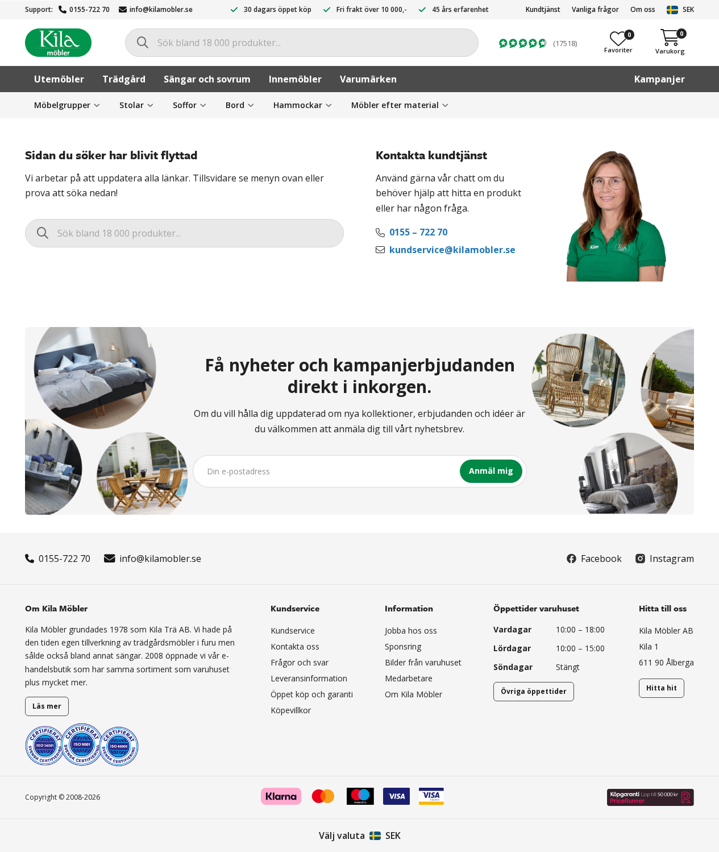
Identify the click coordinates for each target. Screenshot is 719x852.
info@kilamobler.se (161, 9)
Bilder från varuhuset (423, 662)
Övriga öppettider (534, 691)
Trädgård (124, 79)
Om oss (642, 9)
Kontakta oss (295, 646)
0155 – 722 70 (418, 232)
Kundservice (293, 630)
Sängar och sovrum (207, 79)
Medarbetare (409, 678)
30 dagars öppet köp (277, 9)
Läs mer (46, 706)
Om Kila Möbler (413, 694)
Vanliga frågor (595, 9)
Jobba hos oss (411, 630)
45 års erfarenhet (460, 9)
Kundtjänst (543, 9)
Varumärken (368, 79)
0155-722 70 (89, 9)
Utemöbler (59, 79)
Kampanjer (659, 79)
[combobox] (302, 42)
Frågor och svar (300, 662)
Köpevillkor (291, 710)
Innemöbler (295, 79)
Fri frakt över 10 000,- (371, 9)
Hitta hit (661, 688)
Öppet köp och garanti (312, 694)
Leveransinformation (309, 678)
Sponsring (403, 646)
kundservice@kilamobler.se (452, 249)
